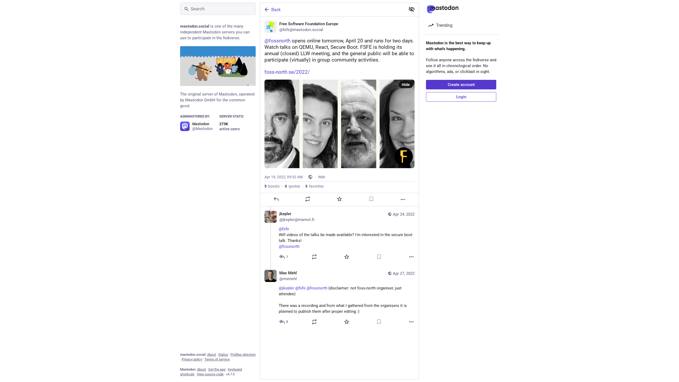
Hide (406, 85)
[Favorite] (339, 199)
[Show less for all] (411, 9)
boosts (272, 186)
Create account (461, 84)
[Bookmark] (371, 199)
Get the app (216, 369)
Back (276, 9)
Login (461, 96)
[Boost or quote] (307, 199)
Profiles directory (243, 355)
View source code (210, 374)
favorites (314, 186)
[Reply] (276, 199)
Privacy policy (192, 359)
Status (223, 355)
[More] (403, 199)
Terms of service (217, 359)
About (211, 355)
